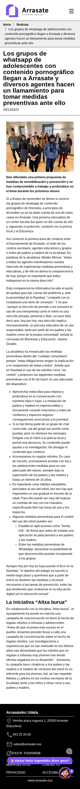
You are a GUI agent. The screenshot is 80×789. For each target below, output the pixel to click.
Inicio (7, 24)
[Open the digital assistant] (65, 773)
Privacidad (15, 772)
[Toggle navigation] (71, 11)
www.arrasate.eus (40, 780)
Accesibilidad (54, 772)
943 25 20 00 (22, 734)
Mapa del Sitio (18, 764)
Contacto (51, 764)
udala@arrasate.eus (27, 744)
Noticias (23, 24)
